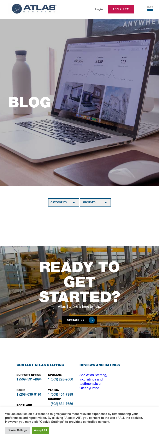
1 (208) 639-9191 (29, 395)
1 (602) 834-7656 (60, 404)
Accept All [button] (40, 430)
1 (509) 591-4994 (29, 380)
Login (99, 9)
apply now (121, 9)
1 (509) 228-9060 (60, 380)
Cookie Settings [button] (17, 430)
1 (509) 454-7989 (60, 395)
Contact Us (75, 319)
